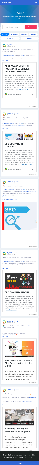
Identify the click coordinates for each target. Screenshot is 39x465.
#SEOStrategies (27, 401)
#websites (27, 127)
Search (32, 27)
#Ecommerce (17, 394)
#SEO (22, 55)
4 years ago (10, 46)
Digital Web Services (12, 45)
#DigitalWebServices (8, 55)
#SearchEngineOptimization (26, 57)
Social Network (6, 2)
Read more (5, 60)
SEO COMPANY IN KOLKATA (10, 199)
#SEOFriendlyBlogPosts (8, 335)
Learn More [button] (28, 457)
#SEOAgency (32, 397)
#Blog (29, 326)
